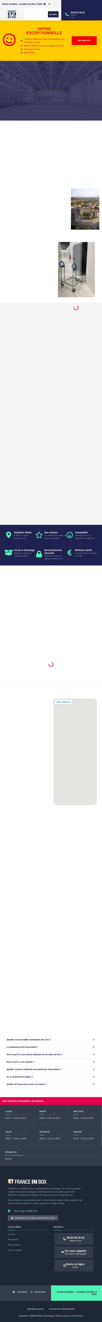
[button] (53, 14)
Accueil (11, 1234)
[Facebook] (44, 4)
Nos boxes (13, 1239)
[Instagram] (49, 4)
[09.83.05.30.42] (67, 14)
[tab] (51, 1039)
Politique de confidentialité (62, 1309)
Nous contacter (15, 1250)
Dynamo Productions (73, 1316)
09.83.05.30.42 (78, 12)
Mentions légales (35, 1309)
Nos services (14, 1245)
